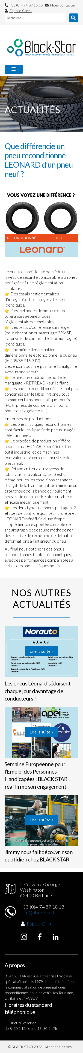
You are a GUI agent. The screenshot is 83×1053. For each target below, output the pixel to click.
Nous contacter (63, 5)
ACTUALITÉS (17, 80)
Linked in (55, 936)
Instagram (24, 936)
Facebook (39, 936)
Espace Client (20, 10)
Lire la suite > (42, 651)
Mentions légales (58, 1046)
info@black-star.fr (38, 912)
